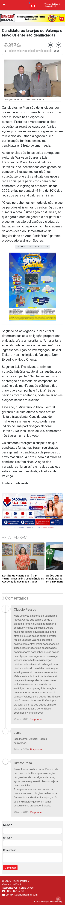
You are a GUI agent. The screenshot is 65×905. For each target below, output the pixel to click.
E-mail (7, 837)
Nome (7, 825)
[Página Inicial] (32, 4)
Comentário (9, 850)
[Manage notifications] (58, 898)
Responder (36, 719)
